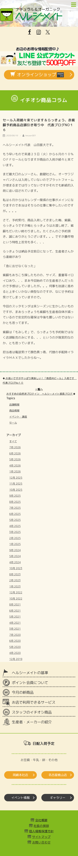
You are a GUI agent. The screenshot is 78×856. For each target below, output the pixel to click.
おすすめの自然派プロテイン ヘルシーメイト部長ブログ (39, 393)
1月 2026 (15, 471)
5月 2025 (15, 520)
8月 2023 (15, 574)
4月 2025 (15, 526)
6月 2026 (15, 453)
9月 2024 (15, 550)
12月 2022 (15, 592)
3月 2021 (15, 628)
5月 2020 (15, 647)
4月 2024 (15, 562)
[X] (47, 32)
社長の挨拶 (41, 826)
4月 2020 (15, 653)
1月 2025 (15, 544)
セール (13, 422)
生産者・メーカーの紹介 (32, 722)
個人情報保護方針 (41, 831)
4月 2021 (15, 622)
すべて (13, 441)
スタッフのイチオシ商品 (32, 712)
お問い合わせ (41, 842)
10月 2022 (15, 598)
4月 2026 (15, 465)
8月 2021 (15, 604)
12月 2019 (15, 659)
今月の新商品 (23, 692)
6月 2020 (15, 640)
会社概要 (41, 820)
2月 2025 (15, 538)
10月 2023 (15, 568)
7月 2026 (15, 447)
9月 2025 (15, 495)
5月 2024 (15, 556)
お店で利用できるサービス (33, 702)
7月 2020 (15, 635)
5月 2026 (15, 459)
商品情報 (14, 410)
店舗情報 (14, 404)
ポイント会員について (30, 682)
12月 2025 (15, 477)
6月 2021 (15, 610)
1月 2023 (15, 586)
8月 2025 (15, 502)
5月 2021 (15, 616)
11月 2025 (15, 483)
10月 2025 (15, 489)
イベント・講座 (18, 416)
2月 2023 (15, 580)
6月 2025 (15, 514)
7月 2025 (15, 507)
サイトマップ (41, 837)
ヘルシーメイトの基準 (30, 672)
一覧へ (39, 389)
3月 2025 (15, 532)
